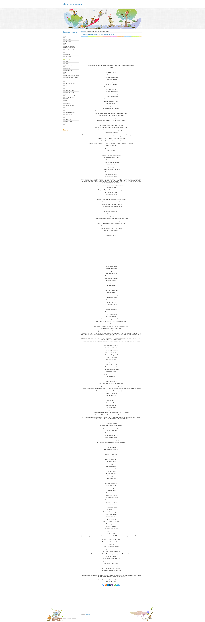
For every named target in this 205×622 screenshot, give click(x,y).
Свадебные (68, 103)
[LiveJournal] (110, 585)
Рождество (67, 61)
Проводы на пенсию (70, 105)
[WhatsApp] (115, 585)
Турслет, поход (68, 121)
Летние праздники (69, 114)
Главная (83, 31)
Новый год (67, 59)
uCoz (76, 619)
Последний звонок (69, 90)
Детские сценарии (72, 4)
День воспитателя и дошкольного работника (69, 47)
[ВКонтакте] (103, 585)
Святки (66, 63)
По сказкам (68, 117)
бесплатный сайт (70, 619)
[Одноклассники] (106, 585)
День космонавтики (69, 83)
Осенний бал (68, 44)
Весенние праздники (70, 112)
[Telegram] (119, 585)
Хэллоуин (67, 54)
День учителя (68, 52)
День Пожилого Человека (71, 49)
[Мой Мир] (108, 585)
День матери (68, 56)
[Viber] (112, 585)
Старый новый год (69, 66)
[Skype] (117, 585)
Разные (67, 124)
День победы (68, 88)
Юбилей (67, 100)
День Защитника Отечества (72, 75)
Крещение (67, 68)
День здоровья (68, 37)
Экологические (68, 39)
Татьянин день (68, 70)
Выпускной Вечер (69, 92)
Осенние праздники (70, 107)
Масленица (68, 81)
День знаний (68, 41)
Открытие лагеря (69, 119)
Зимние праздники (69, 110)
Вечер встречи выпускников (72, 95)
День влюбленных (69, 73)
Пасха (66, 85)
